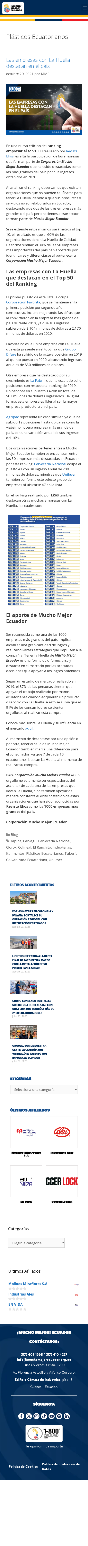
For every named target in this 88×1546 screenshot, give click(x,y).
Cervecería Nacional (50, 463)
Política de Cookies (23, 1466)
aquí (29, 728)
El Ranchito (42, 847)
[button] (84, 7)
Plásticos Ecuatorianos (44, 853)
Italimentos (15, 853)
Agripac (13, 416)
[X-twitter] (29, 1416)
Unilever (69, 474)
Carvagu (30, 841)
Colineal (24, 847)
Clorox (11, 847)
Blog (14, 834)
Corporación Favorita (23, 302)
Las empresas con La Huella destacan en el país (38, 62)
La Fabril (37, 380)
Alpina (16, 841)
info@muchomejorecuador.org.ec (44, 1359)
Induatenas (62, 847)
